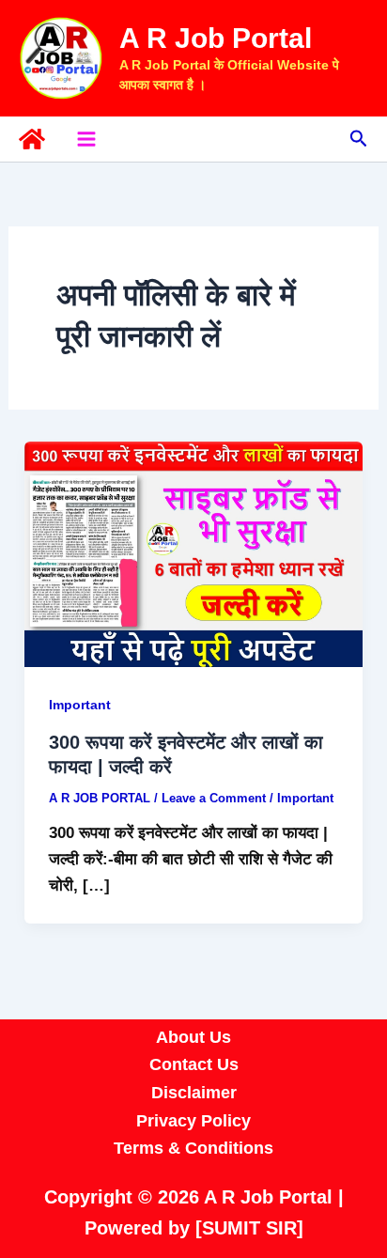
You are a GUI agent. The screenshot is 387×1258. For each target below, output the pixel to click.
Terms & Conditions (193, 1148)
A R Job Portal (215, 38)
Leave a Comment (214, 798)
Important (80, 704)
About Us (193, 1037)
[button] (358, 139)
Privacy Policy (193, 1120)
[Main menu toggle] (86, 139)
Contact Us (194, 1064)
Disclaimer (194, 1092)
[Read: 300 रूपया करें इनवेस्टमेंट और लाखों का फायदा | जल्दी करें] (193, 554)
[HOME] (32, 139)
